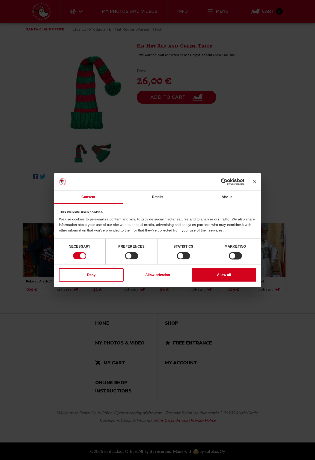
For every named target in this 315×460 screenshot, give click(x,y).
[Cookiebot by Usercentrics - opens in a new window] (224, 181)
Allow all (224, 275)
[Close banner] (254, 181)
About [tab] (227, 197)
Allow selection (157, 275)
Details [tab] (157, 197)
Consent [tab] (88, 197)
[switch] (131, 255)
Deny (91, 275)
